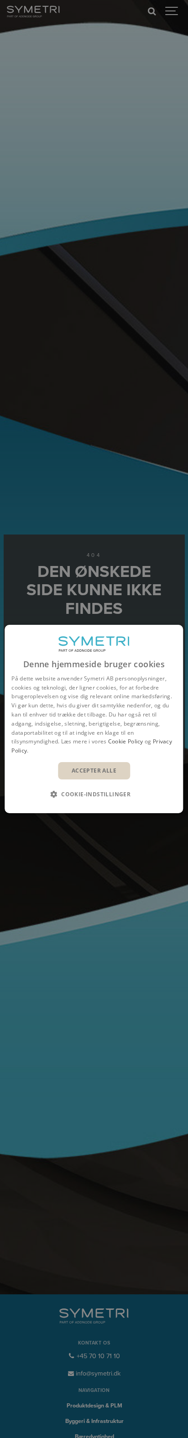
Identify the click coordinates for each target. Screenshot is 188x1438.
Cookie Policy (125, 741)
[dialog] (94, 719)
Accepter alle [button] (94, 770)
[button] (94, 794)
